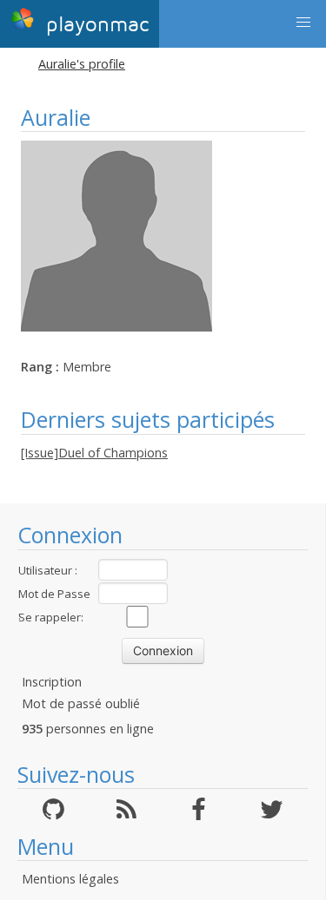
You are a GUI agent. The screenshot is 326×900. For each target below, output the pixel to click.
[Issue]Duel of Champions (94, 452)
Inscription (52, 681)
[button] (303, 22)
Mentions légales (70, 878)
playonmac (94, 24)
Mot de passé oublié (81, 703)
